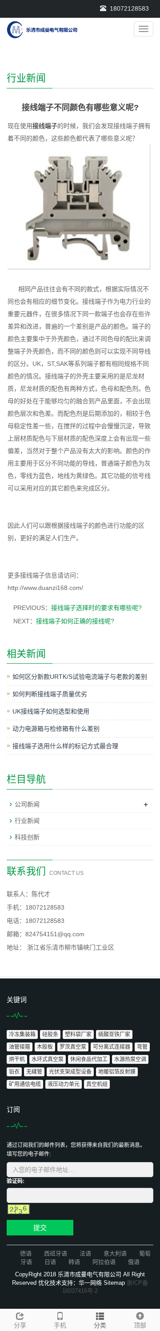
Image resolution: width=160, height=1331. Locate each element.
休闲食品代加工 (89, 1059)
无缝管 (34, 1072)
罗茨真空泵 (73, 1047)
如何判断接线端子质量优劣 (49, 694)
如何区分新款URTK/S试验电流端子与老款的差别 (79, 676)
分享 (20, 1325)
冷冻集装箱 (22, 1034)
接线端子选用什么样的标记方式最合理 (65, 746)
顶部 (140, 1325)
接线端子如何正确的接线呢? (75, 621)
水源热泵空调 (130, 1059)
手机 (60, 1325)
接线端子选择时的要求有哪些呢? (96, 607)
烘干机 (17, 1059)
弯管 (142, 1047)
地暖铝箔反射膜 (117, 1072)
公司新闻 (27, 804)
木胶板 (45, 1047)
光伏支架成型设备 (70, 1072)
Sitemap (114, 1282)
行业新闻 (27, 820)
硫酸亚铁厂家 (114, 1034)
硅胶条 (50, 1034)
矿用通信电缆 (25, 1084)
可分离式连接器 (111, 1047)
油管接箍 (19, 1047)
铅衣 (14, 1072)
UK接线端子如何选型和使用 (50, 711)
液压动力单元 (64, 1084)
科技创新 (27, 837)
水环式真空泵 (48, 1059)
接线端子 (44, 125)
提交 (40, 1227)
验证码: (15, 1181)
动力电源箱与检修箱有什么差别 (56, 728)
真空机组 (97, 1084)
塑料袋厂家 (78, 1034)
